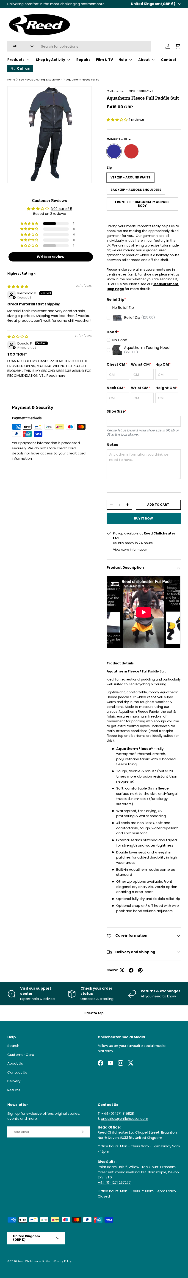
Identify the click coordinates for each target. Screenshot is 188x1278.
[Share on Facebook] (131, 970)
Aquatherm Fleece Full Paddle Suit (88, 79)
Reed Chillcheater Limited (34, 1261)
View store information (130, 549)
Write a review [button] (50, 256)
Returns (13, 1090)
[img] (17, 286)
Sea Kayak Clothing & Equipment (40, 79)
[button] (178, 46)
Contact (168, 59)
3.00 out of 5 (61, 208)
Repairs (83, 59)
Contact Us (17, 1072)
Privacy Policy (63, 1261)
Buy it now (143, 518)
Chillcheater (116, 91)
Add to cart (158, 505)
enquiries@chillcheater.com (124, 1118)
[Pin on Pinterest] (140, 970)
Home (11, 79)
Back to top (94, 1013)
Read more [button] (56, 375)
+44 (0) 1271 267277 (114, 1182)
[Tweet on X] (122, 970)
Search (13, 1045)
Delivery (13, 1081)
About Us (15, 1063)
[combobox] (79, 46)
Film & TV (104, 59)
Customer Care (20, 1054)
